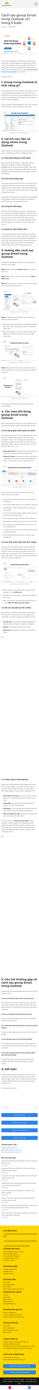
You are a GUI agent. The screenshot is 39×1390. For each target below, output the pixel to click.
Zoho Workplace (9, 1285)
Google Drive (8, 1271)
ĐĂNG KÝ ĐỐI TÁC (19, 1138)
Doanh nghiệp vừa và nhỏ (12, 1315)
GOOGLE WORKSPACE (19, 1130)
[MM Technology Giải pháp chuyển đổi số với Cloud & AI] (6, 4)
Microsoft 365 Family (10, 1254)
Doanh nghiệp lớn (9, 1312)
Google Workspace (10, 1269)
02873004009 (14, 1344)
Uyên (5, 26)
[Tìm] (36, 1107)
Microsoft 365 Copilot (10, 1258)
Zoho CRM (7, 1287)
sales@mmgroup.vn (15, 1150)
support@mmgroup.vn (14, 1152)
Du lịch (5, 1295)
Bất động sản (8, 1301)
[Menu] (36, 4)
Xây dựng (6, 1297)
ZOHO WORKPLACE (19, 1122)
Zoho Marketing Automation (13, 1289)
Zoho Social (7, 1332)
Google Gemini (8, 1273)
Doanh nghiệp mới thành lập (13, 1317)
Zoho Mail (6, 1282)
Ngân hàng (7, 1299)
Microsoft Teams (9, 1260)
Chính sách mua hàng (11, 1357)
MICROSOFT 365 (19, 1115)
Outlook (4, 167)
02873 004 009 (12, 1148)
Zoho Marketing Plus (10, 1330)
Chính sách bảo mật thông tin (14, 1359)
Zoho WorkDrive (9, 1328)
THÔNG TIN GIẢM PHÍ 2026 (19, 1372)
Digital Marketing (9, 1304)
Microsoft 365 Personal (11, 1256)
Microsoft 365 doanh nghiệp (13, 1252)
